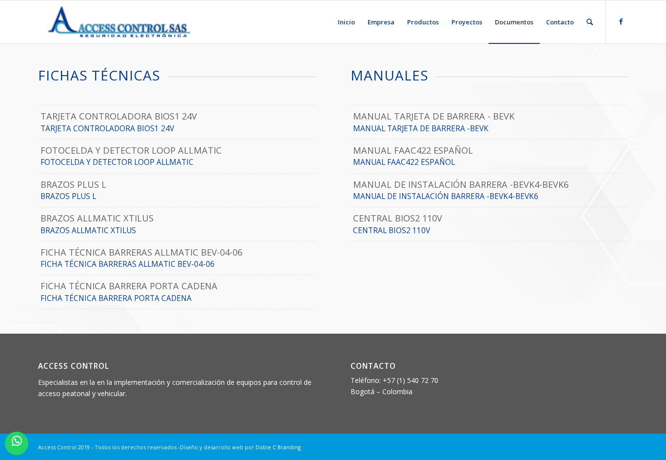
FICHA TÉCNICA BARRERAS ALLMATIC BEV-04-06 (127, 264)
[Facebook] (620, 21)
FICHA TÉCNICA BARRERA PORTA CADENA (116, 298)
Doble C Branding (278, 447)
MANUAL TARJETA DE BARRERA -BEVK (421, 128)
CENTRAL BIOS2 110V (391, 230)
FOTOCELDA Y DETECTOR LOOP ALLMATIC (117, 162)
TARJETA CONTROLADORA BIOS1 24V (107, 128)
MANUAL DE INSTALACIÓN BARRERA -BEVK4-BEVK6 (445, 196)
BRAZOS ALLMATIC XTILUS (88, 230)
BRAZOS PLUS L (68, 196)
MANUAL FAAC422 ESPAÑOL (404, 162)
